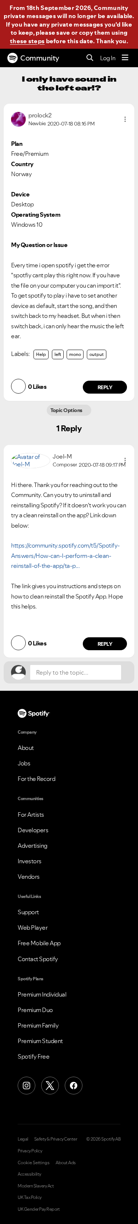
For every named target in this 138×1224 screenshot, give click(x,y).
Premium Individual (42, 994)
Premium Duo (35, 1010)
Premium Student (40, 1041)
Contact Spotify (38, 959)
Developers (33, 830)
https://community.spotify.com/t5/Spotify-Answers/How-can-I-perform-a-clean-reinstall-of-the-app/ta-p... (65, 555)
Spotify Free (33, 1056)
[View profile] (18, 118)
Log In (107, 58)
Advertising (32, 845)
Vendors (29, 876)
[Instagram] (26, 1085)
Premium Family (38, 1025)
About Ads (66, 1163)
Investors (30, 861)
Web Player (32, 927)
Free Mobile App (39, 943)
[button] (125, 119)
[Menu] (125, 58)
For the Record (36, 779)
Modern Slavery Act (36, 1186)
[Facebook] (73, 1085)
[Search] (90, 58)
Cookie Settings (34, 1163)
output (96, 354)
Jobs (24, 763)
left (57, 354)
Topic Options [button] (67, 410)
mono (75, 354)
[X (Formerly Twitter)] (50, 1085)
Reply (105, 387)
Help (41, 354)
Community (39, 58)
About (26, 748)
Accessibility (29, 1174)
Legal (23, 1139)
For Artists (31, 814)
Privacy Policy (30, 1151)
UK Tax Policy (30, 1197)
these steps (27, 41)
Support (28, 912)
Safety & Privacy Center (55, 1139)
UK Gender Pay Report (39, 1209)
